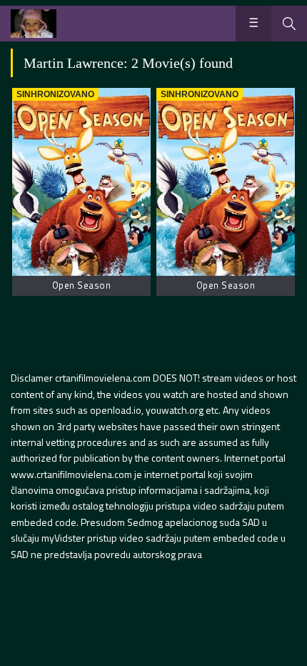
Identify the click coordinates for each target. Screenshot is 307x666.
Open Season (81, 285)
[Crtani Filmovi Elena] (33, 23)
